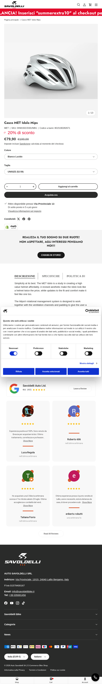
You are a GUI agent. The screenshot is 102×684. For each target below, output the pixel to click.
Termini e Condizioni (37, 670)
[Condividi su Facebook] (23, 219)
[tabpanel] (51, 301)
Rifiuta (19, 371)
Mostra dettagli (87, 363)
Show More (28, 441)
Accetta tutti (83, 371)
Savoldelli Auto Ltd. (34, 385)
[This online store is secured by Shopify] (11, 225)
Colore (7, 150)
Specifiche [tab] (51, 276)
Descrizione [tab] (24, 276)
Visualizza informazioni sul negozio (24, 211)
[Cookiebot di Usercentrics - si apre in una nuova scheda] (87, 311)
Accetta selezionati (51, 371)
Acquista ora (51, 195)
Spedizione (25, 144)
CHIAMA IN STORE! (51, 255)
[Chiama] (95, 677)
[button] (90, 5)
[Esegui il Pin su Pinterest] (29, 219)
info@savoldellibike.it (23, 591)
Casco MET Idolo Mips (31, 20)
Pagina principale (11, 20)
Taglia (7, 165)
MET (6, 128)
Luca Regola (28, 452)
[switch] (38, 353)
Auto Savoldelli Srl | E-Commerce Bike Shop (29, 665)
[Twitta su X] (18, 219)
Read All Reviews (51, 534)
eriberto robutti (74, 513)
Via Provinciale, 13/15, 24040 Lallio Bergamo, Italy (42, 579)
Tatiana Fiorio (27, 517)
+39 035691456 (17, 595)
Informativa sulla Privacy (14, 670)
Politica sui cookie (57, 670)
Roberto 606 (74, 439)
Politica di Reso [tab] (80, 276)
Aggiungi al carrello (68, 186)
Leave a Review (80, 389)
